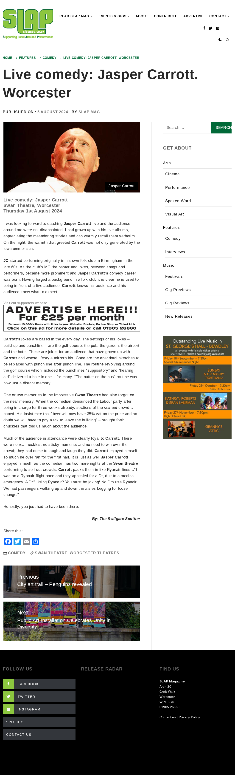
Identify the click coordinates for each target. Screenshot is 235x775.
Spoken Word (178, 201)
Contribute (165, 16)
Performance (177, 187)
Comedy (17, 553)
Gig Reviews (177, 303)
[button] (220, 40)
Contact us (167, 717)
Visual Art (174, 214)
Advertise (193, 16)
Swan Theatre (51, 553)
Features (171, 227)
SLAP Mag (89, 112)
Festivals (174, 276)
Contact (218, 16)
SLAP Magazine (172, 681)
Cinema (172, 174)
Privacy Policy (189, 717)
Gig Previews (178, 290)
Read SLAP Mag (74, 16)
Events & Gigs (112, 16)
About (142, 16)
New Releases (179, 316)
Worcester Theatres (94, 553)
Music (168, 265)
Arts (167, 163)
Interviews (175, 252)
